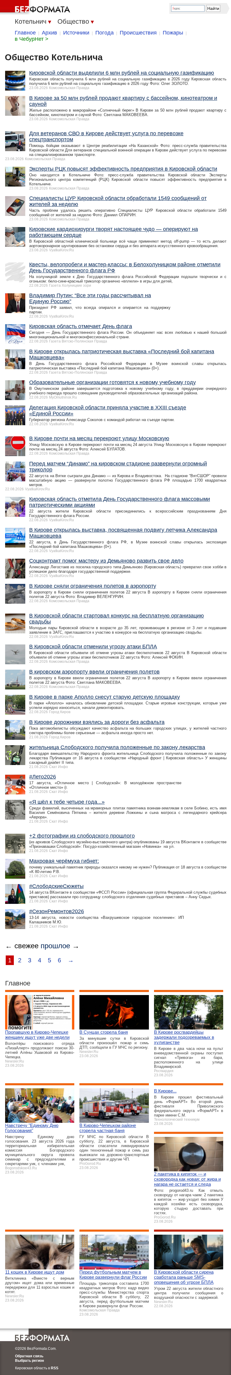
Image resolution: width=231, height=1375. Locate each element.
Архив (49, 33)
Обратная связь (29, 1356)
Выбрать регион (29, 1361)
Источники (76, 33)
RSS (54, 1368)
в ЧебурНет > (31, 39)
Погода (104, 33)
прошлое (55, 946)
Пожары (173, 33)
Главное (25, 33)
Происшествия (138, 33)
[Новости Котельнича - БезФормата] (36, 7)
